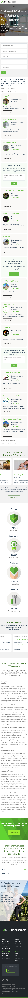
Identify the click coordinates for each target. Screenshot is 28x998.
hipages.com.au (11, 993)
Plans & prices (18, 941)
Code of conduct (19, 958)
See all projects (14, 497)
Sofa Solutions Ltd (9, 119)
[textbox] (12, 62)
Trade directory (6, 946)
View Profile (7, 112)
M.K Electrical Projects (11, 281)
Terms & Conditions (6, 984)
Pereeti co (6, 237)
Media (16, 960)
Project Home (5, 953)
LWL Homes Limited (10, 142)
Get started (14, 274)
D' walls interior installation (12, 396)
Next (14, 183)
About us (17, 953)
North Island (5, 869)
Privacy (13, 984)
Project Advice (6, 955)
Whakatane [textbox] (5, 56)
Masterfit (6, 96)
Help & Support (18, 955)
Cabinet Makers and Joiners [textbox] (9, 51)
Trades (7, 38)
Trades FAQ (18, 946)
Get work (17, 939)
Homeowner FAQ (6, 948)
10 (15, 91)
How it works (5, 941)
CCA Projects (7, 327)
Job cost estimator (7, 943)
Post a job (4, 939)
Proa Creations (8, 304)
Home (2, 38)
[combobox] (14, 51)
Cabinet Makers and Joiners (18, 38)
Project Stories (6, 958)
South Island (5, 873)
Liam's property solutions (12, 419)
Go (3, 72)
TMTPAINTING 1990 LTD (12, 373)
